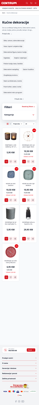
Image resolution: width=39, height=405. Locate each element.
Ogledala (7, 58)
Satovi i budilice (28, 69)
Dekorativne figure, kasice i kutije (15, 52)
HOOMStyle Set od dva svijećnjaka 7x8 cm (11, 224)
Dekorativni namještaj (11, 69)
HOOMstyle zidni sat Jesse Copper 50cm (28, 146)
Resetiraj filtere (28, 106)
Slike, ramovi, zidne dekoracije (14, 41)
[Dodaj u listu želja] (11, 161)
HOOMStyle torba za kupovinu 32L (28, 223)
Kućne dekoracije (12, 13)
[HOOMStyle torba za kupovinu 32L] (28, 213)
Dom (3, 13)
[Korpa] (31, 3)
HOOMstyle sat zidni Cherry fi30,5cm (10, 261)
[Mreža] (8, 124)
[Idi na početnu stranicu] (9, 3)
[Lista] (10, 124)
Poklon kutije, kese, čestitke (13, 64)
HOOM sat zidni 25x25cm (11, 184)
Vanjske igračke (8, 8)
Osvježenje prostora (11, 75)
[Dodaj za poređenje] (15, 161)
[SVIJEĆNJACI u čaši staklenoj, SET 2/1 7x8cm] (10, 136)
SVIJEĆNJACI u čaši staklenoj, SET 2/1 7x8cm (10, 146)
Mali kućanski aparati (23, 8)
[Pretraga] (27, 3)
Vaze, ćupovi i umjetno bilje (13, 46)
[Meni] (36, 3)
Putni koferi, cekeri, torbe (12, 87)
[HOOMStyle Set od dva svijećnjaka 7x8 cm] (10, 213)
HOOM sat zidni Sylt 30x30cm (28, 184)
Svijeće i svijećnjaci (20, 58)
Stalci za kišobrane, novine (13, 81)
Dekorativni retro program (13, 92)
